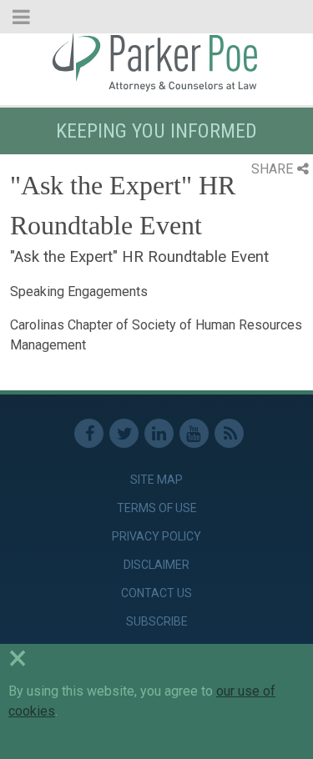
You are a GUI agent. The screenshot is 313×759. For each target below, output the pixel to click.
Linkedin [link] (159, 433)
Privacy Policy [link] (156, 536)
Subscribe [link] (157, 621)
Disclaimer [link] (156, 564)
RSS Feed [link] (229, 433)
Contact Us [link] (156, 593)
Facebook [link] (88, 433)
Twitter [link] (124, 433)
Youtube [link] (194, 433)
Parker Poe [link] (156, 60)
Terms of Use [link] (157, 508)
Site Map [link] (156, 479)
